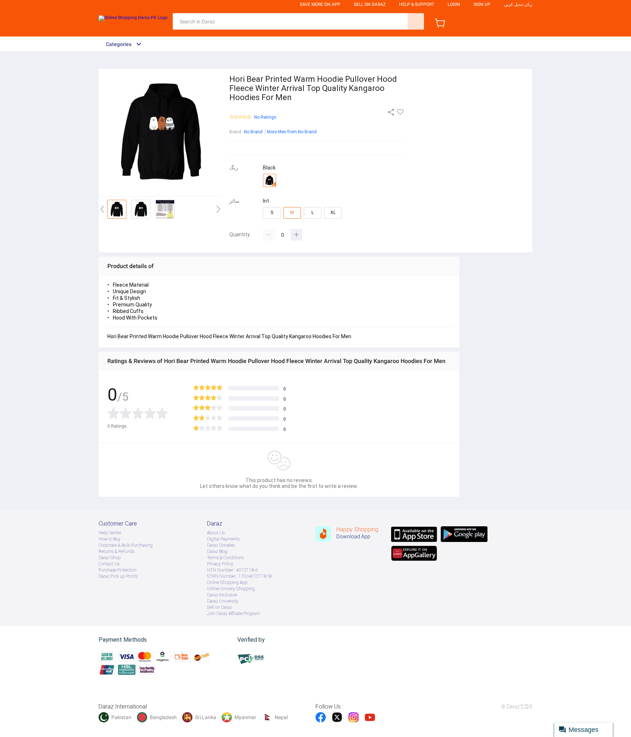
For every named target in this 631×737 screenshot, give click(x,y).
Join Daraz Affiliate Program (233, 613)
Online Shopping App (227, 582)
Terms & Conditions (225, 557)
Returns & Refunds (116, 551)
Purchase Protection (118, 570)
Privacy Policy (220, 563)
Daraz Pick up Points (118, 576)
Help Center (110, 532)
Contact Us (109, 563)
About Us (216, 532)
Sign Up (482, 4)
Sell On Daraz (370, 4)
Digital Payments (223, 539)
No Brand (253, 131)
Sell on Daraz (219, 607)
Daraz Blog (217, 551)
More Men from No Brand (292, 131)
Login (454, 4)
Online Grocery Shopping (231, 588)
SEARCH (416, 21)
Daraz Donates (220, 545)
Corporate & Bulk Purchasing (126, 545)
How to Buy (110, 539)
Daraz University (222, 601)
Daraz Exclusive (222, 594)
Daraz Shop (110, 557)
